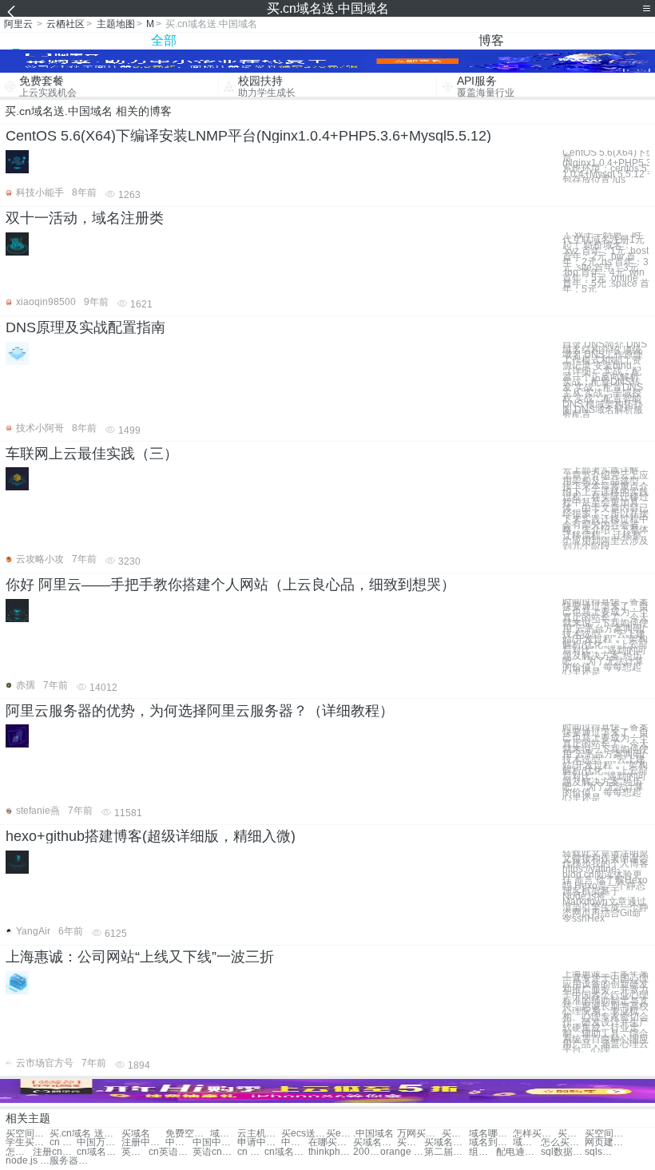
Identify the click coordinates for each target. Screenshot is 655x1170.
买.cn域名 (70, 1133)
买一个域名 (455, 1133)
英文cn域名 (135, 1152)
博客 (491, 40)
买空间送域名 (28, 1133)
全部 (164, 40)
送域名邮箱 (107, 1133)
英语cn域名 (214, 1152)
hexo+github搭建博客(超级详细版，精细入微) (151, 836)
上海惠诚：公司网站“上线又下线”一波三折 (140, 957)
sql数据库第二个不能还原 (563, 1152)
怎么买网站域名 (19, 1152)
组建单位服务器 (482, 1152)
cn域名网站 (99, 1152)
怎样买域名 (535, 1133)
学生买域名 (28, 1142)
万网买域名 (419, 1133)
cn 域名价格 (250, 1152)
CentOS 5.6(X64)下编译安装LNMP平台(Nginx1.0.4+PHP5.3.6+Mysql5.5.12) (248, 136)
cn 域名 (63, 1142)
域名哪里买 (491, 1133)
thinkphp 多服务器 (330, 1152)
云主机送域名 (259, 1133)
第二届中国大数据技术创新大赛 (446, 1152)
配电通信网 (518, 1152)
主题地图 (116, 24)
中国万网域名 (99, 1142)
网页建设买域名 (607, 1142)
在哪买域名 (330, 1142)
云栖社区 (65, 24)
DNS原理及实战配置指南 (85, 327)
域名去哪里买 (526, 1142)
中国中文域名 (214, 1142)
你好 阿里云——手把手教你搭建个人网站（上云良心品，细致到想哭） (230, 585)
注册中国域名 (143, 1142)
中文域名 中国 (179, 1142)
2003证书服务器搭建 (366, 1152)
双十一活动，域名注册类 (85, 218)
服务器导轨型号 (71, 1160)
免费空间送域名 (187, 1133)
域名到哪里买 (491, 1142)
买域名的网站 (446, 1142)
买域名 (135, 1133)
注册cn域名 (55, 1152)
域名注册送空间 (223, 1133)
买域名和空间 (410, 1142)
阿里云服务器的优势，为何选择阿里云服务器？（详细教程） (200, 711)
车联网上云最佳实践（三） (92, 454)
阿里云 (18, 24)
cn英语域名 (171, 1152)
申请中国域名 (259, 1142)
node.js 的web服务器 (28, 1160)
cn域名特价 (286, 1152)
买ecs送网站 (303, 1133)
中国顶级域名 (294, 1142)
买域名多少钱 (375, 1142)
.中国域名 (373, 1133)
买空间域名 (607, 1133)
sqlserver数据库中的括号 (598, 1152)
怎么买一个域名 (563, 1142)
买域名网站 (571, 1133)
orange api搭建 (402, 1152)
